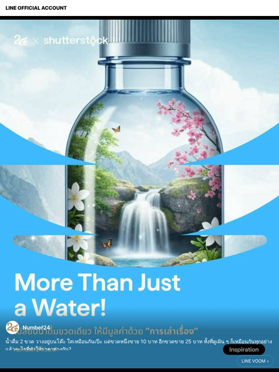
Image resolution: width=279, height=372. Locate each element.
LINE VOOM (254, 361)
